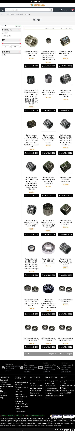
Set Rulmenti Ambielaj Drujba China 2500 (65, 340)
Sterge (18, 26)
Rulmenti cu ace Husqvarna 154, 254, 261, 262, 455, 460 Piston (66, 262)
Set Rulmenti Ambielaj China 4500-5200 (31, 340)
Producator (6, 52)
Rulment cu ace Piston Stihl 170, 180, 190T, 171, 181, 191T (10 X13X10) (31, 223)
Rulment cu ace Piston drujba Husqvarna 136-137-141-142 (66, 93)
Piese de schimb (9, 14)
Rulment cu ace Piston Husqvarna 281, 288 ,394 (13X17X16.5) (48, 180)
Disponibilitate (7, 30)
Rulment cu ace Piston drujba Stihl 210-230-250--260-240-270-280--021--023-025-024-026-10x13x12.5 (65, 140)
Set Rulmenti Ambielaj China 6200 (48, 340)
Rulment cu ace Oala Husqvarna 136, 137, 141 (66, 53)
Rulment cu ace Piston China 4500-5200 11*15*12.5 (48, 92)
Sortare (47, 28)
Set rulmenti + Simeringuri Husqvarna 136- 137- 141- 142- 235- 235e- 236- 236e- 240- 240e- (48, 303)
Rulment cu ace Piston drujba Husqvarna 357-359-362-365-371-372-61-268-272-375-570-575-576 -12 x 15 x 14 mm (31, 141)
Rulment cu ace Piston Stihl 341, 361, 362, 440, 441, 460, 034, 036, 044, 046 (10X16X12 (48, 224)
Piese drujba (19, 14)
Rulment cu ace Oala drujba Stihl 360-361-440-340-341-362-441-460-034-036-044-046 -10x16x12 (48, 55)
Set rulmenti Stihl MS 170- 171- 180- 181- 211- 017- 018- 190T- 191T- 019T (31, 302)
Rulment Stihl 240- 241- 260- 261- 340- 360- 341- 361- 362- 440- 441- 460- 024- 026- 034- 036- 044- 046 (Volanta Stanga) (31, 264)
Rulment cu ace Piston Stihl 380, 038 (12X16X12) (65, 222)
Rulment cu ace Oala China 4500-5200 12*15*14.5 (31, 53)
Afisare (66, 28)
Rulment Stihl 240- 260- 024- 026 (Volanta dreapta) (48, 261)
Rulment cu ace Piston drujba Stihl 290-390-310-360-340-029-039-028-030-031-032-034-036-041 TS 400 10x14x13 (31, 183)
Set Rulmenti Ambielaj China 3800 (65, 301)
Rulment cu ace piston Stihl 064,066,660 (65, 179)
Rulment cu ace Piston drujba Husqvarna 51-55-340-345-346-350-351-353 (48, 139)
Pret (3, 40)
